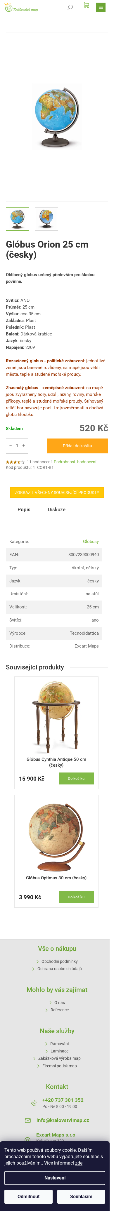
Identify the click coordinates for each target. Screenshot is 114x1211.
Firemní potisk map (59, 1066)
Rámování (59, 1043)
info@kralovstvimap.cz (63, 1120)
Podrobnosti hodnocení (75, 462)
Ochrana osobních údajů (59, 968)
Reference (60, 1010)
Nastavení (54, 1178)
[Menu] (101, 7)
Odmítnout (28, 1196)
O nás (59, 1002)
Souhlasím (81, 1196)
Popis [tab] (24, 509)
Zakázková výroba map (59, 1058)
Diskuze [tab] (56, 509)
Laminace (59, 1051)
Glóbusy (91, 541)
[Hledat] (70, 7)
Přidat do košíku (77, 445)
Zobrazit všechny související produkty (57, 492)
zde (78, 1163)
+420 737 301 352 (63, 1100)
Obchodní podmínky (60, 961)
